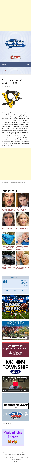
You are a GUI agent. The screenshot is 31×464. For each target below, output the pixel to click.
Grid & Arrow (18, 459)
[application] (15, 384)
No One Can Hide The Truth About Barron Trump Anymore (21, 209)
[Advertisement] (15, 15)
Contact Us (5, 452)
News (5, 182)
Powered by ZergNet (25, 271)
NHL (8, 182)
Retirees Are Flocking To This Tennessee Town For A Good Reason (22, 267)
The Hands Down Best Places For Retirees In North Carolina (22, 248)
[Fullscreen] (27, 390)
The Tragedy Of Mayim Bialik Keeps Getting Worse (7, 228)
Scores (23, 182)
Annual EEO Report (22, 452)
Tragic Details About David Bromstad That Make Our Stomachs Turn (8, 209)
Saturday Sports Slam (15, 182)
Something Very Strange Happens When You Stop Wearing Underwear (8, 248)
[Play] (3, 390)
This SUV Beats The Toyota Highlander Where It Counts (8, 267)
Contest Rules (13, 452)
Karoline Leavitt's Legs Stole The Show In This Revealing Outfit (22, 228)
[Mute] (25, 390)
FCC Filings (22, 454)
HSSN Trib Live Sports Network (11, 454)
